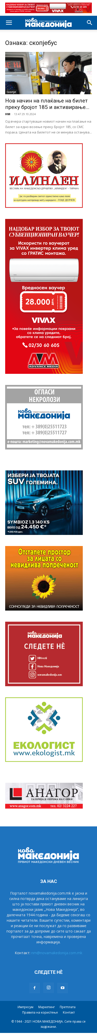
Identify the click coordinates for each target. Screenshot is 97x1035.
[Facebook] (34, 988)
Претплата (68, 1007)
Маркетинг (46, 1007)
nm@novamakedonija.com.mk (56, 952)
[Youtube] (62, 988)
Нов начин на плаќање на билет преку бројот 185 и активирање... (47, 104)
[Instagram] (48, 988)
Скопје (11, 92)
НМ (7, 114)
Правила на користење (40, 1012)
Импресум (25, 1007)
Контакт (69, 1012)
